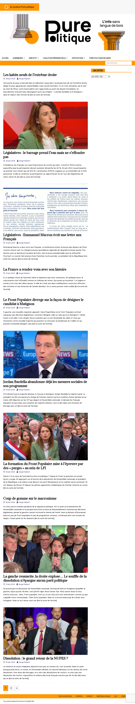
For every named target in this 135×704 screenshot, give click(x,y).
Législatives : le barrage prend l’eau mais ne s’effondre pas (44, 154)
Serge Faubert (24, 78)
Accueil (5, 58)
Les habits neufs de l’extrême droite (30, 75)
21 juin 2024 (10, 273)
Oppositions (77, 58)
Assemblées (18, 58)
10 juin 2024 (10, 662)
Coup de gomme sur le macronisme (30, 498)
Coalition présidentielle (54, 58)
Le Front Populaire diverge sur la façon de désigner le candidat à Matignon (43, 301)
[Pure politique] (67, 48)
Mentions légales (103, 696)
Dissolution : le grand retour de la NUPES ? (35, 658)
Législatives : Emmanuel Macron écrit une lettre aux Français (42, 237)
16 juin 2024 (10, 471)
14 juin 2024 (10, 502)
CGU (115, 696)
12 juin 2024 (10, 584)
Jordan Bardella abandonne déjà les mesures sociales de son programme (45, 383)
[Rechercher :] (118, 62)
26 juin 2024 (10, 160)
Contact (89, 696)
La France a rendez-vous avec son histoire (34, 269)
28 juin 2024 (10, 78)
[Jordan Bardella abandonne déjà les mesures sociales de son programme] (45, 354)
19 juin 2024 (10, 307)
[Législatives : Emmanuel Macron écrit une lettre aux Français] (45, 207)
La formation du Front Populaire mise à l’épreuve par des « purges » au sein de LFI (43, 465)
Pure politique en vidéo (100, 58)
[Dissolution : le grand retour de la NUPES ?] (45, 631)
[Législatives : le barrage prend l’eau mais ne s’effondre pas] (45, 125)
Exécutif (33, 58)
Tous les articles (65, 696)
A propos (79, 696)
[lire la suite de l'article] (40, 94)
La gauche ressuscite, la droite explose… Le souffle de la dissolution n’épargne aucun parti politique (45, 578)
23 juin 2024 (10, 242)
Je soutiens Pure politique (22, 7)
